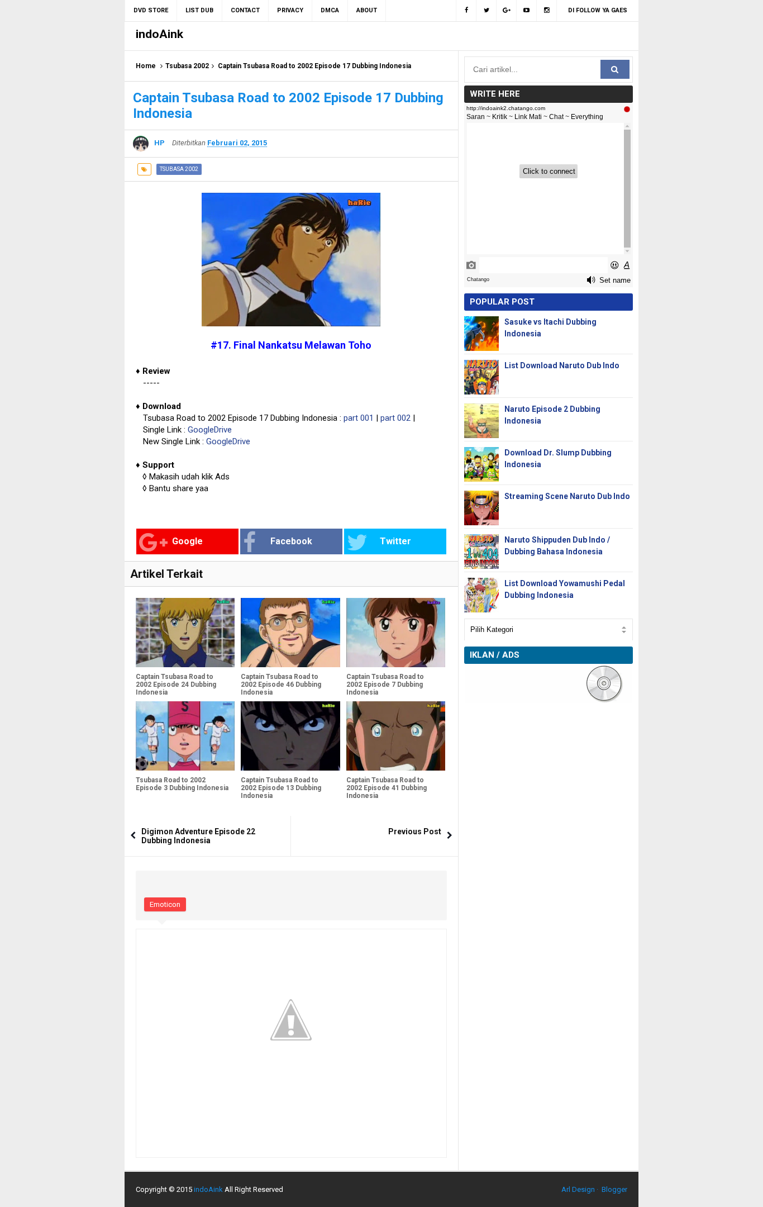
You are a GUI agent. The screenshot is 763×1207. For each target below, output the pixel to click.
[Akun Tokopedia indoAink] (547, 10)
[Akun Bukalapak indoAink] (507, 10)
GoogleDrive (210, 430)
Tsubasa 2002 (187, 66)
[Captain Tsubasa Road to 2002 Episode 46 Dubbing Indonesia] (290, 632)
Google (187, 541)
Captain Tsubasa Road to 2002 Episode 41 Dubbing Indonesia (386, 788)
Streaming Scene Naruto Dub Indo (567, 496)
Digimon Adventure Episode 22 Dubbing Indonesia (198, 836)
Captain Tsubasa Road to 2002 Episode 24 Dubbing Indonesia (176, 684)
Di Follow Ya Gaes (597, 10)
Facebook (291, 541)
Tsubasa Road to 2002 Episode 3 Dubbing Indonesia (182, 784)
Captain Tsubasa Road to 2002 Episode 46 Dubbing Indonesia (281, 684)
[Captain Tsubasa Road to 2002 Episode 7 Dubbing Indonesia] (395, 632)
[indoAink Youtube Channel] (527, 10)
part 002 (395, 418)
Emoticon (165, 904)
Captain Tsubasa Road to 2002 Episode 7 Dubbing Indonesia (385, 684)
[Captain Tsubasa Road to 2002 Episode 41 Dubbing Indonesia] (395, 736)
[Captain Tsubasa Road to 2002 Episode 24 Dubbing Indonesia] (185, 632)
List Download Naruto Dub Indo (561, 365)
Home (146, 66)
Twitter (395, 541)
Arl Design (578, 1189)
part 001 (359, 418)
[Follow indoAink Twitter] (486, 10)
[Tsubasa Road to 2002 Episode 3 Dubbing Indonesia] (185, 736)
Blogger (614, 1189)
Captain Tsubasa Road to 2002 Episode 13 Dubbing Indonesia (281, 788)
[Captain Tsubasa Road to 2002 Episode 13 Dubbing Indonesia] (290, 736)
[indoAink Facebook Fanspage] (466, 10)
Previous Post (414, 831)
